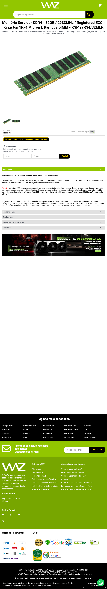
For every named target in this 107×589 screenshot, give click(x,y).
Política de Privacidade (42, 585)
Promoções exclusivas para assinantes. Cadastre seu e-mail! (31, 448)
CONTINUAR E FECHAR (94, 584)
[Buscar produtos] (89, 14)
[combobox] (53, 14)
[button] (6, 5)
